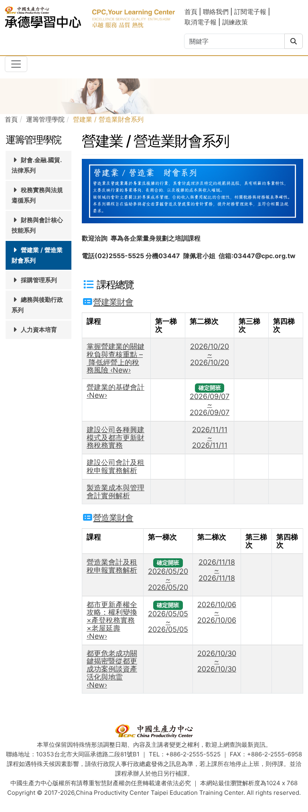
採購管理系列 (38, 280)
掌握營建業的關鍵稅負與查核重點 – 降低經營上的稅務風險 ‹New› (115, 358)
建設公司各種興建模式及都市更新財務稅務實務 (115, 437)
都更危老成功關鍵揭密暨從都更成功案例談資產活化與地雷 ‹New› (112, 669)
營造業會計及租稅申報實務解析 (112, 566)
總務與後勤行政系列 (37, 305)
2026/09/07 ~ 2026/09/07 (209, 404)
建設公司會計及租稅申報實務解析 (115, 466)
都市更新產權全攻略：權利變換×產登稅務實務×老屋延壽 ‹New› (112, 620)
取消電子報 (200, 22)
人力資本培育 (38, 329)
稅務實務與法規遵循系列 (37, 195)
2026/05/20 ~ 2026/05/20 (168, 579)
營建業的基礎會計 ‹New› (115, 391)
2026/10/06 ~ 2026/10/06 (216, 612)
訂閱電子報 (250, 12)
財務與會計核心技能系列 (37, 225)
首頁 (191, 12)
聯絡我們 (216, 12)
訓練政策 (235, 22)
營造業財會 (113, 518)
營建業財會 (113, 302)
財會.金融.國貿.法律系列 (37, 165)
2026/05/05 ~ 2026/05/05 (168, 622)
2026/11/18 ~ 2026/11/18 (217, 570)
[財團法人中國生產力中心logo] (154, 730)
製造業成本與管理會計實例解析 (115, 491)
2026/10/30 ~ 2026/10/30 (216, 661)
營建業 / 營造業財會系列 (37, 255)
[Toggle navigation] (16, 64)
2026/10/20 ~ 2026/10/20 (209, 354)
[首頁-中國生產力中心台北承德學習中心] (90, 16)
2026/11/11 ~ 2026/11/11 (209, 437)
